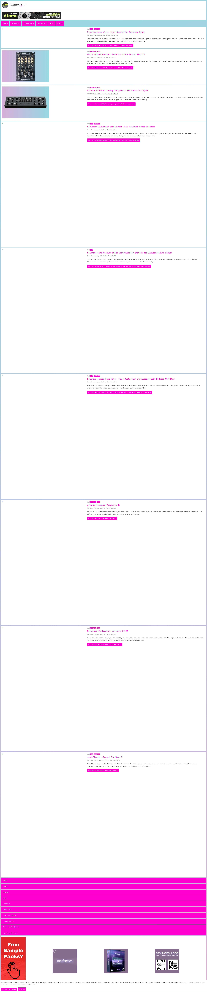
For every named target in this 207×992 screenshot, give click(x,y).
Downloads (15, 23)
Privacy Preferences (9, 989)
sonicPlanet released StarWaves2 (104, 757)
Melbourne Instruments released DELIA (107, 631)
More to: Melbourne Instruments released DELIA (104, 644)
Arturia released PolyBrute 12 (103, 505)
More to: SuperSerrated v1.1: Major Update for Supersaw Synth (110, 45)
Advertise (6, 904)
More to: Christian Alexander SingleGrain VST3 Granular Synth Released (113, 140)
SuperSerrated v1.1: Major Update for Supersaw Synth (116, 32)
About (5, 880)
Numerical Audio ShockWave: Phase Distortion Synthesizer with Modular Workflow (130, 379)
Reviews (41, 23)
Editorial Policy (9, 915)
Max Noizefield (113, 35)
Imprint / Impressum (10, 933)
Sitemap (5, 892)
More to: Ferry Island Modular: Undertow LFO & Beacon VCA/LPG (110, 68)
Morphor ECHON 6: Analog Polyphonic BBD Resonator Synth (117, 90)
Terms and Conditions (11, 927)
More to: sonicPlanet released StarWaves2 (103, 770)
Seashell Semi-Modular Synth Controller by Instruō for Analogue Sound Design (129, 253)
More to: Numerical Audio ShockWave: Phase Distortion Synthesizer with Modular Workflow (119, 392)
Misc (59, 23)
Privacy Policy (8, 921)
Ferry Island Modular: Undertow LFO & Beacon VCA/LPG (116, 54)
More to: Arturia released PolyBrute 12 (102, 518)
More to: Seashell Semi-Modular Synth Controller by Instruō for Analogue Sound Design (119, 266)
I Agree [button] (22, 989)
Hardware (93, 51)
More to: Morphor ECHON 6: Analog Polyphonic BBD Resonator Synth (111, 104)
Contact (5, 886)
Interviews (28, 23)
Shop (51, 23)
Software (97, 29)
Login (5, 898)
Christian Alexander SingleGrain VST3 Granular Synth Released (121, 127)
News (4, 23)
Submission (7, 909)
